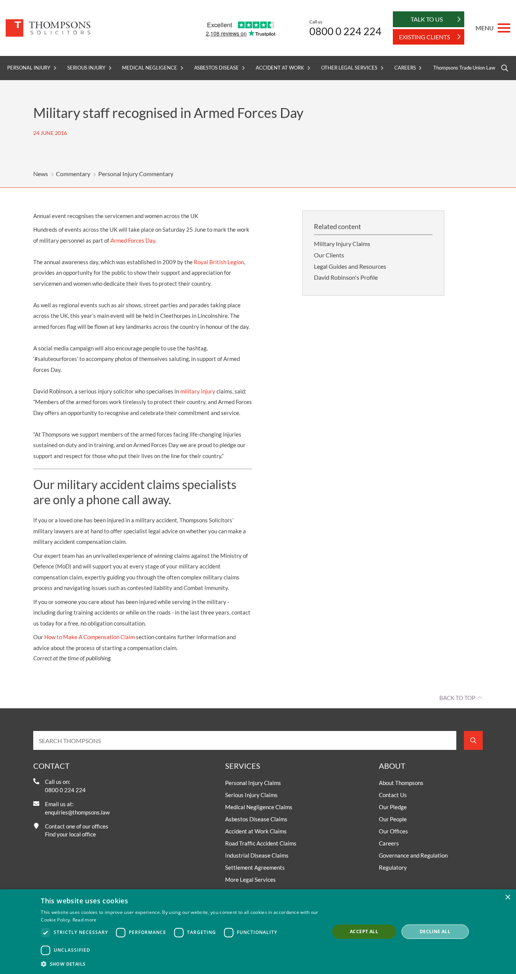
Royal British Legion (219, 262)
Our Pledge (393, 807)
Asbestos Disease (216, 68)
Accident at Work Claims (256, 831)
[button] (181, 963)
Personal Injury (28, 68)
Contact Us (393, 794)
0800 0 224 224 (345, 31)
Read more (85, 920)
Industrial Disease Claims (257, 855)
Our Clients (329, 255)
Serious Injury (86, 68)
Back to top (457, 697)
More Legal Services (250, 879)
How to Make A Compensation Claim (89, 636)
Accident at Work (280, 68)
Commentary (73, 173)
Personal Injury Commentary (135, 173)
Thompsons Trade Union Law (464, 68)
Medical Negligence (149, 68)
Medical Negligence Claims (258, 807)
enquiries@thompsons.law (77, 812)
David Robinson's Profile (346, 277)
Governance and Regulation (413, 855)
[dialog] (258, 931)
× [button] (507, 897)
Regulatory (393, 867)
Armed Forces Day (132, 240)
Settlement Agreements (255, 867)
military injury (197, 391)
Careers (405, 68)
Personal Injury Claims (253, 782)
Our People (393, 819)
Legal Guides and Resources (350, 266)
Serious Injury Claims (251, 794)
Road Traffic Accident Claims (261, 843)
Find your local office (70, 834)
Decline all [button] (435, 931)
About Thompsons (401, 782)
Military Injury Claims (342, 243)
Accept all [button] (364, 931)
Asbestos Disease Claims (256, 819)
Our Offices (393, 831)
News (40, 173)
